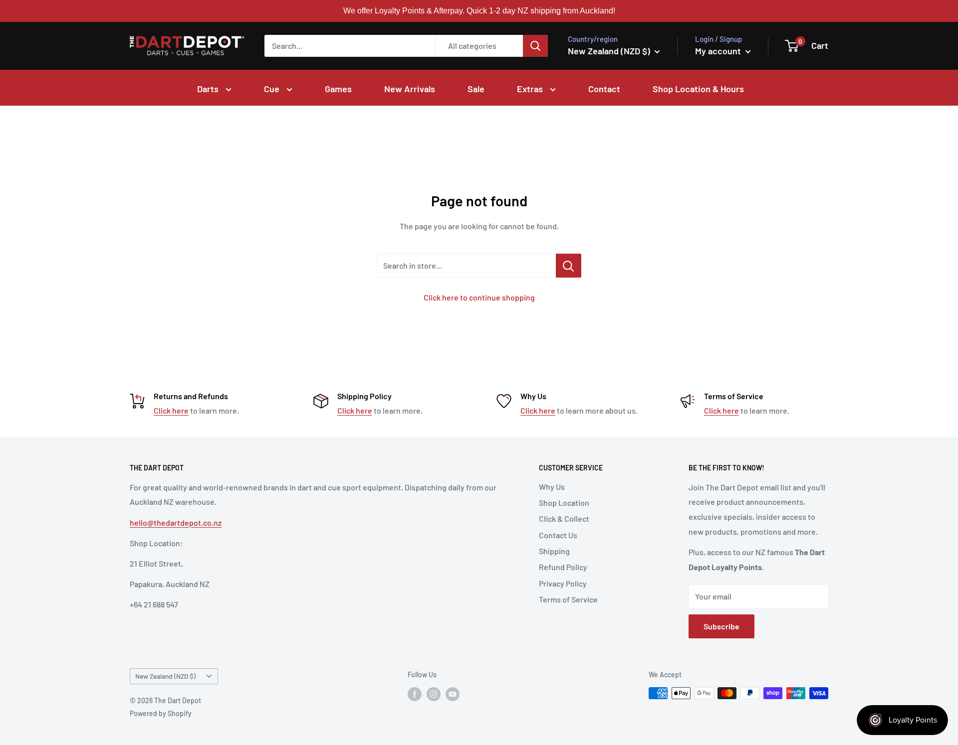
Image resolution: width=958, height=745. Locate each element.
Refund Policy (563, 567)
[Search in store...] (568, 266)
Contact (604, 88)
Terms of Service (568, 599)
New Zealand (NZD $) (165, 676)
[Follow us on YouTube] (453, 694)
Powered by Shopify (161, 713)
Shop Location (564, 502)
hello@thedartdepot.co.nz (176, 522)
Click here (171, 410)
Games (338, 88)
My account (719, 50)
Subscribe (721, 626)
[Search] (535, 46)
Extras (531, 88)
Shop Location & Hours (698, 88)
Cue (272, 88)
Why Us (552, 486)
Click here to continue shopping (479, 297)
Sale (476, 88)
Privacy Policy (563, 583)
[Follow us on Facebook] (415, 694)
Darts (209, 88)
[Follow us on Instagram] (434, 694)
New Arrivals (409, 88)
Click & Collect (564, 518)
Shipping (554, 551)
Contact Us (558, 535)
